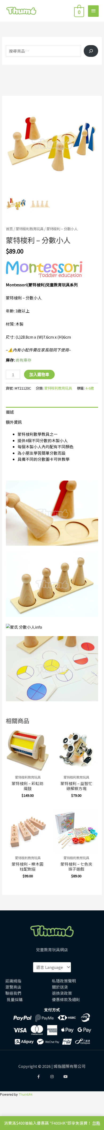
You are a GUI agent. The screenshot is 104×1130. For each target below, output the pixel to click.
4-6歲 (89, 388)
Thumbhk (26, 1094)
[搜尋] (91, 51)
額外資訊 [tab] (14, 422)
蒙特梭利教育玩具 (29, 228)
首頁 (9, 228)
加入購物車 (39, 374)
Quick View (27, 767)
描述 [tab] (10, 412)
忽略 (96, 1123)
